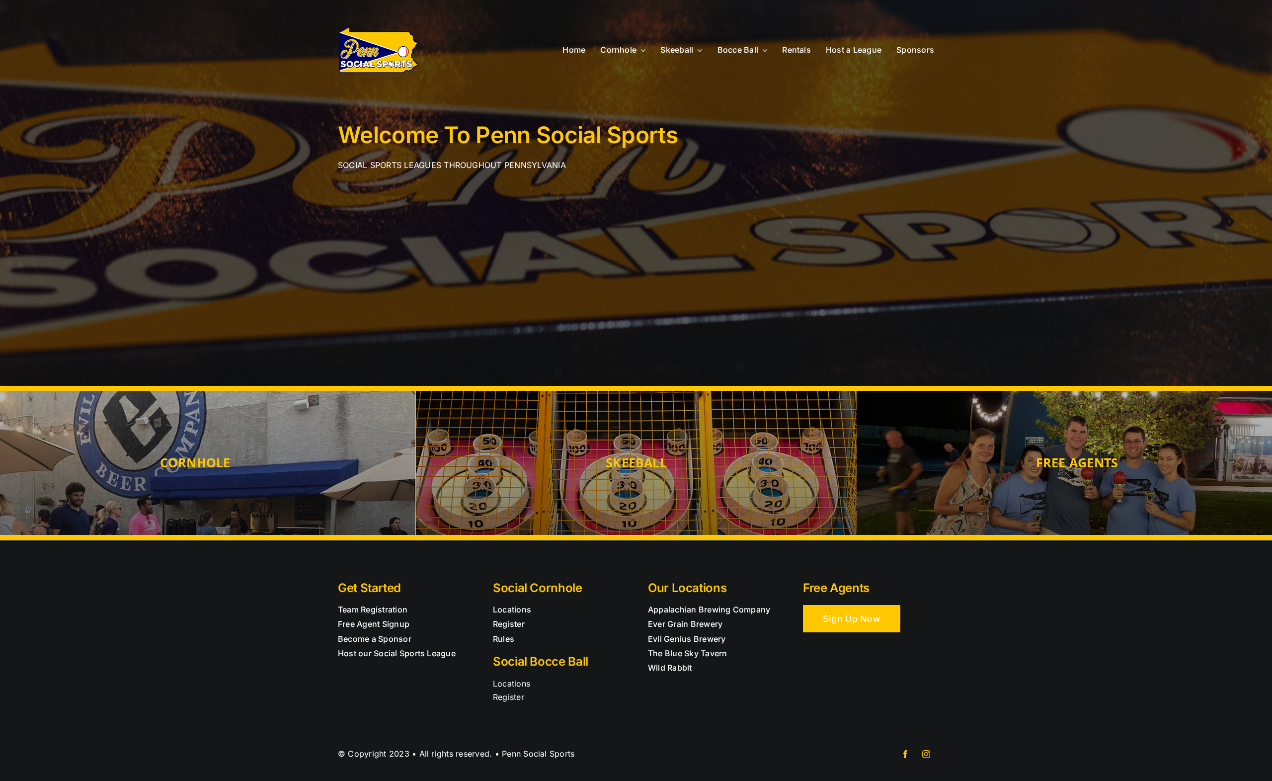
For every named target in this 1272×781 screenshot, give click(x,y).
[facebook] (905, 754)
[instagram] (926, 754)
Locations (511, 684)
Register (508, 697)
